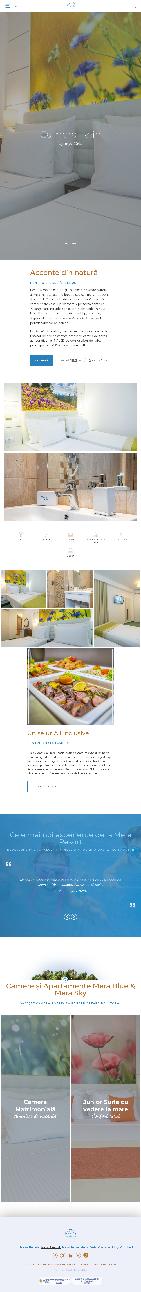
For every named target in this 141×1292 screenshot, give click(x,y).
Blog (115, 1247)
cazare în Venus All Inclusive (78, 318)
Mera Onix (89, 1247)
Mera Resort (51, 1247)
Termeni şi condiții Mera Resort (97, 1264)
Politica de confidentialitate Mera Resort (52, 1264)
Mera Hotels (30, 1247)
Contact (127, 1247)
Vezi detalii (47, 786)
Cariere (104, 1247)
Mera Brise (70, 1247)
